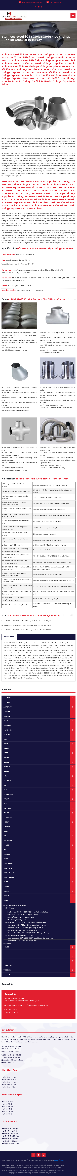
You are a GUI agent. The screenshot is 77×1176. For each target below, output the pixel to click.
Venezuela (7, 970)
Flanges (8, 943)
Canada (7, 735)
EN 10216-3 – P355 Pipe (11, 1134)
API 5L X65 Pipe (8, 1109)
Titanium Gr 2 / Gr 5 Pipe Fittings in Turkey (22, 941)
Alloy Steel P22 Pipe (10, 1085)
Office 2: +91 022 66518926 (12, 1057)
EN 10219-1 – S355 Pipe (10, 1139)
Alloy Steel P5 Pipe (9, 1077)
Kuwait (6, 799)
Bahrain (7, 712)
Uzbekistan (8, 965)
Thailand (7, 891)
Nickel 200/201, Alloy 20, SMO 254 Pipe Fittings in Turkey (27, 922)
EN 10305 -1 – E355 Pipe (11, 1136)
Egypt (6, 753)
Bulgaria (7, 725)
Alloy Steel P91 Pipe (9, 1087)
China (6, 744)
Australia (7, 698)
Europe (6, 758)
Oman (6, 831)
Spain (6, 882)
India (5, 776)
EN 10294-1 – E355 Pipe (11, 1144)
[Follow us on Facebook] (38, 1155)
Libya (5, 804)
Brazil (6, 721)
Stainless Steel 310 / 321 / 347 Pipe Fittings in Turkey (25, 928)
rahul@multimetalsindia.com (38, 1005)
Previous (64, 129)
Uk (4, 956)
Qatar (6, 850)
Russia (6, 859)
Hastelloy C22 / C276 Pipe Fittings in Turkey (23, 915)
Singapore (8, 868)
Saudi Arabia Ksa (10, 863)
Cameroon (8, 730)
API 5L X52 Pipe (8, 1102)
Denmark (7, 748)
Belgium (7, 716)
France (6, 762)
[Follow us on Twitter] (33, 1155)
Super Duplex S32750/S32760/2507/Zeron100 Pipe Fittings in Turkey (31, 938)
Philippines (8, 840)
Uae (5, 952)
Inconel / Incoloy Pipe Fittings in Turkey (21, 917)
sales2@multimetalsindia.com (32, 2)
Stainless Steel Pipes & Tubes (16, 905)
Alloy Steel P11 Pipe (9, 1082)
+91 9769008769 (56, 2)
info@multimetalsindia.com (16, 1005)
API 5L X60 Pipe (8, 1107)
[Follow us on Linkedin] (44, 1155)
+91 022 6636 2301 (12, 1010)
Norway (7, 827)
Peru (5, 836)
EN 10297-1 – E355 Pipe (11, 1131)
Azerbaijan (8, 707)
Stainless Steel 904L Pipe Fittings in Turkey (22, 930)
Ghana (6, 771)
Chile (5, 739)
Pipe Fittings (10, 908)
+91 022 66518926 (12, 1012)
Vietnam (7, 975)
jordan (7, 790)
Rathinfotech (59, 1160)
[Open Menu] (72, 15)
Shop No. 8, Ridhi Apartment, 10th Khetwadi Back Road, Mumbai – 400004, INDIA (11, 1048)
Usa (5, 961)
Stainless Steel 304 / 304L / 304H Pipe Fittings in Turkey (27, 925)
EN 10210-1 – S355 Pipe (10, 1129)
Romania (7, 854)
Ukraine (6, 947)
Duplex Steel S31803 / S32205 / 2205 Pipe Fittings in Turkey (28, 912)
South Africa (9, 873)
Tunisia (6, 896)
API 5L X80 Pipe (8, 1114)
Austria (7, 702)
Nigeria (6, 822)
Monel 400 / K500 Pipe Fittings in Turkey (21, 920)
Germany (7, 767)
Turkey (6, 900)
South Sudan (9, 877)
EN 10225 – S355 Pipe (10, 1141)
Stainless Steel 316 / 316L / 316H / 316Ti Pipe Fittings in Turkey (28, 933)
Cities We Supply (9, 1062)
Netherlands (8, 817)
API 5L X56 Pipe (8, 1104)
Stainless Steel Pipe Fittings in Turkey (20, 936)
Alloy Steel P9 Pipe (9, 1080)
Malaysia (7, 808)
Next (70, 129)
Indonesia (7, 781)
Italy (5, 785)
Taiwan (6, 886)
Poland (6, 845)
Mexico (6, 813)
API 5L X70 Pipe (8, 1112)
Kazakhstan (8, 794)
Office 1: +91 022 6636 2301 (12, 1055)
